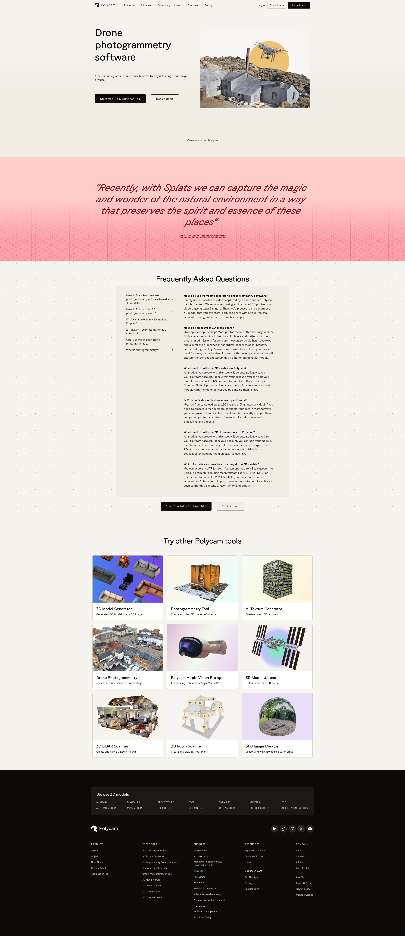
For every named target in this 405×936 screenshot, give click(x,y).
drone (247, 299)
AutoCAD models (106, 807)
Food (191, 802)
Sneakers (224, 802)
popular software (261, 481)
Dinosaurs (133, 802)
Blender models (259, 807)
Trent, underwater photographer (202, 235)
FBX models (164, 807)
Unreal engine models (294, 807)
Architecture (166, 802)
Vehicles (255, 802)
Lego (283, 802)
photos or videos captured (220, 299)
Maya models (135, 807)
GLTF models (195, 807)
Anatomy (101, 802)
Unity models (227, 807)
